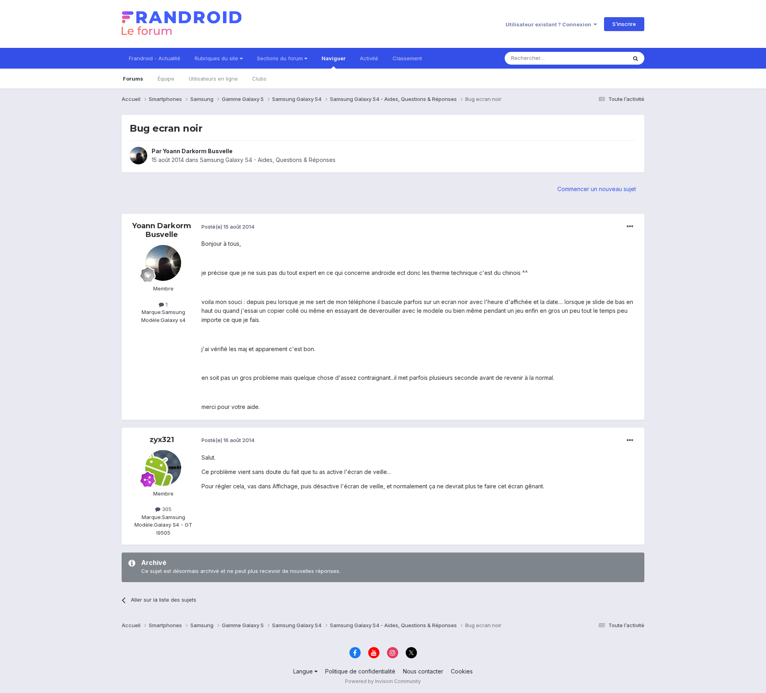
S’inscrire (624, 24)
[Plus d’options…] (630, 226)
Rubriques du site (217, 58)
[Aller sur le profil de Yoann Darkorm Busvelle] (138, 155)
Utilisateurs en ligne (213, 78)
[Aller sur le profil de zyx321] (163, 468)
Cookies (462, 671)
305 (166, 509)
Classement (407, 58)
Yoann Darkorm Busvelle (198, 151)
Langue (303, 671)
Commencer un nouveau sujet (596, 189)
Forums (133, 78)
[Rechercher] (635, 58)
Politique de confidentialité (360, 671)
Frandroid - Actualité (154, 58)
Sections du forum (280, 58)
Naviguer (333, 58)
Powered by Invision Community (383, 681)
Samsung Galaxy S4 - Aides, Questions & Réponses (268, 159)
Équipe (166, 78)
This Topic (603, 58)
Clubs (259, 78)
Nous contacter (423, 671)
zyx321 (162, 439)
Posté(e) (228, 226)
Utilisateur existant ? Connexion (549, 24)
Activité (369, 58)
